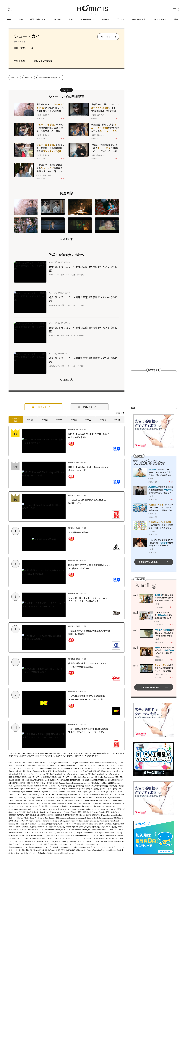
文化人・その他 (159, 19)
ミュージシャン (87, 19)
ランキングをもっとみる (149, 687)
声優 (70, 19)
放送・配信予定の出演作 (48, 77)
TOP (9, 19)
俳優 (21, 19)
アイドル (57, 19)
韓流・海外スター (38, 19)
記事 (13, 77)
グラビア (120, 19)
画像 (27, 77)
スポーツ (105, 19)
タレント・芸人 (138, 19)
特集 (176, 19)
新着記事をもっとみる (148, 561)
